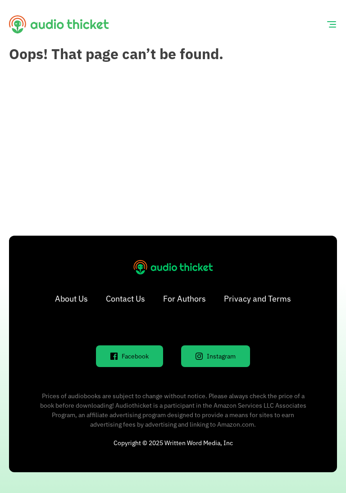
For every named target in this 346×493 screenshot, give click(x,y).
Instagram (221, 356)
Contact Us (125, 298)
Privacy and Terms (257, 298)
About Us (71, 298)
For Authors (184, 298)
